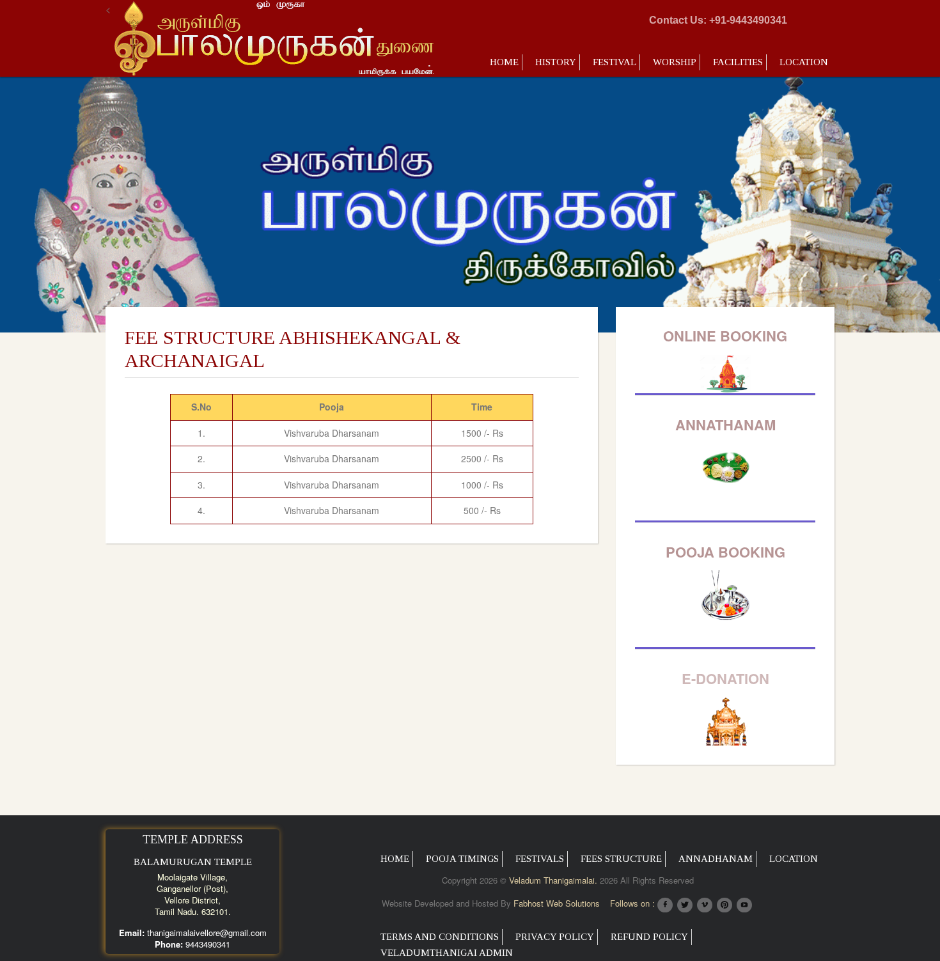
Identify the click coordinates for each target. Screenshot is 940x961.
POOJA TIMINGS (462, 859)
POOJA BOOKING (725, 552)
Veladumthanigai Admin (446, 953)
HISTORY (555, 62)
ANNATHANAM (725, 424)
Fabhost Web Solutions (556, 903)
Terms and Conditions (439, 937)
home (504, 62)
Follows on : (632, 903)
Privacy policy (554, 937)
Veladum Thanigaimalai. (553, 880)
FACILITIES (738, 62)
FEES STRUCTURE (621, 859)
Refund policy (649, 937)
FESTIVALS (539, 859)
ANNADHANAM (715, 859)
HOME (394, 859)
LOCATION (803, 62)
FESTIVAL (614, 62)
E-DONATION (725, 678)
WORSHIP (674, 62)
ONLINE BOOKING (725, 335)
